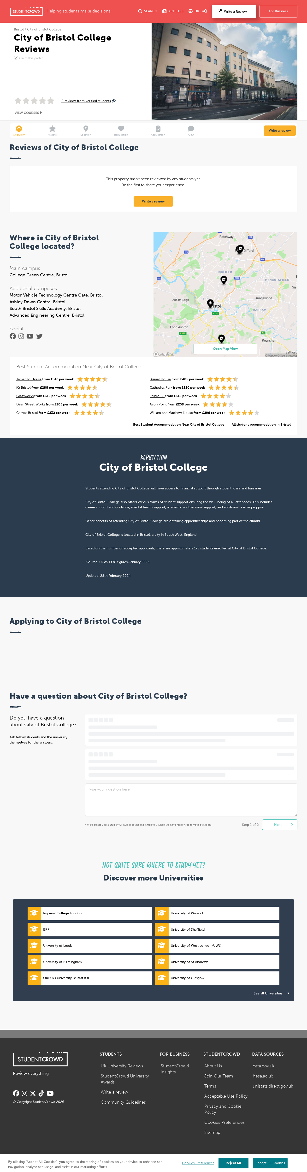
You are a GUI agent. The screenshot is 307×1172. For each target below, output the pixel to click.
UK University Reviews (122, 1066)
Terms (210, 1086)
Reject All (233, 1163)
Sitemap (212, 1132)
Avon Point (158, 404)
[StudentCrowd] (26, 11)
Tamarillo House (28, 379)
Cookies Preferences (224, 1122)
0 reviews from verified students (86, 101)
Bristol (19, 29)
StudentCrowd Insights (175, 1069)
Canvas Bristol (27, 413)
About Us (213, 1066)
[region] (153, 1163)
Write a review (280, 131)
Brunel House (160, 379)
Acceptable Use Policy (226, 1096)
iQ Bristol (23, 388)
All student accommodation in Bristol (261, 424)
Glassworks (25, 396)
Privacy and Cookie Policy (223, 1109)
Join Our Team (218, 1076)
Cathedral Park (161, 388)
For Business (278, 11)
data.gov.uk (263, 1066)
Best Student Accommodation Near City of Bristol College (179, 424)
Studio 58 (157, 396)
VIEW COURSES (27, 113)
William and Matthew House (171, 413)
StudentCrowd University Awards (125, 1079)
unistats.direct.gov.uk (273, 1086)
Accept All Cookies (270, 1163)
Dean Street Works (30, 404)
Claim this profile (31, 58)
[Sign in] (204, 11)
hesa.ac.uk (263, 1076)
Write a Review (235, 12)
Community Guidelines (123, 1102)
